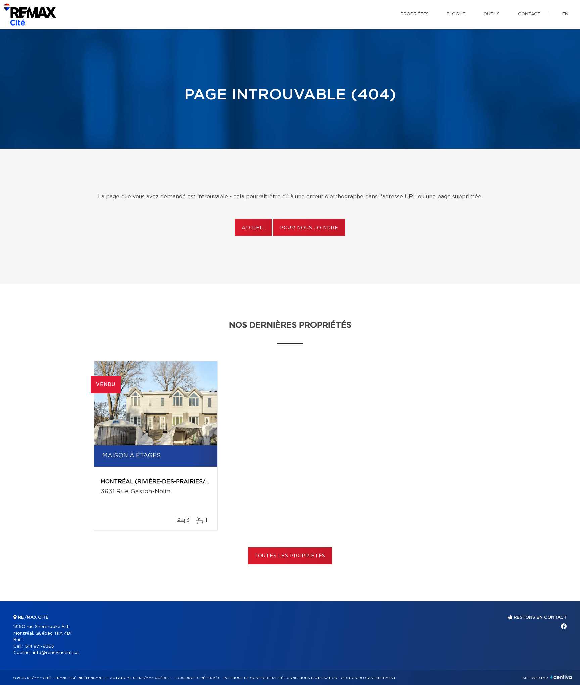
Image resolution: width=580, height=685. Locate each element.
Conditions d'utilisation (312, 678)
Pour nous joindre (309, 228)
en (565, 14)
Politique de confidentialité (253, 678)
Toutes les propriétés (290, 556)
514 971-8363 (39, 646)
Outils (491, 14)
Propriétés (415, 14)
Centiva (561, 677)
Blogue (456, 14)
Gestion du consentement (368, 678)
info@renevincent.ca (56, 653)
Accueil (253, 228)
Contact (529, 14)
